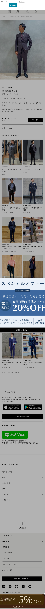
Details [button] (21, 2)
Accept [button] (13, 5)
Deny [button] (4, 5)
